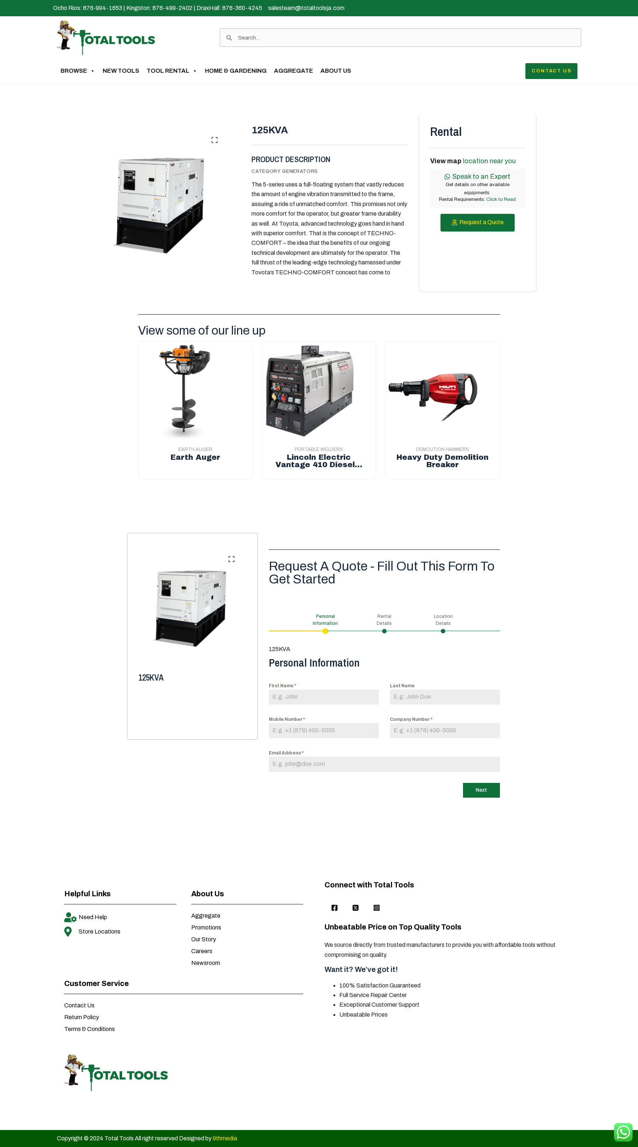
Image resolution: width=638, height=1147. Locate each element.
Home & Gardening (236, 71)
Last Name (402, 685)
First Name (282, 685)
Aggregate (293, 71)
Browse (74, 71)
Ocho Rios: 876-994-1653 (87, 8)
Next (481, 790)
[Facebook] (334, 908)
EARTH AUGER (195, 449)
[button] (214, 140)
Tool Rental (168, 71)
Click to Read (501, 199)
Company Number (411, 719)
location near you (489, 161)
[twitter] (355, 908)
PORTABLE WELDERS (319, 449)
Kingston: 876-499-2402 (159, 8)
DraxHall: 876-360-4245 (229, 8)
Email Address (286, 753)
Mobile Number (287, 719)
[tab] (325, 623)
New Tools (121, 71)
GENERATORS (300, 171)
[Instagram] (376, 908)
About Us (335, 71)
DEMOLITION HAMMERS (442, 449)
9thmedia (225, 1138)
